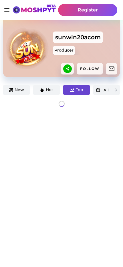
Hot (49, 89)
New (19, 89)
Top (79, 89)
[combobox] (106, 90)
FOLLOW (90, 68)
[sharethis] (67, 68)
